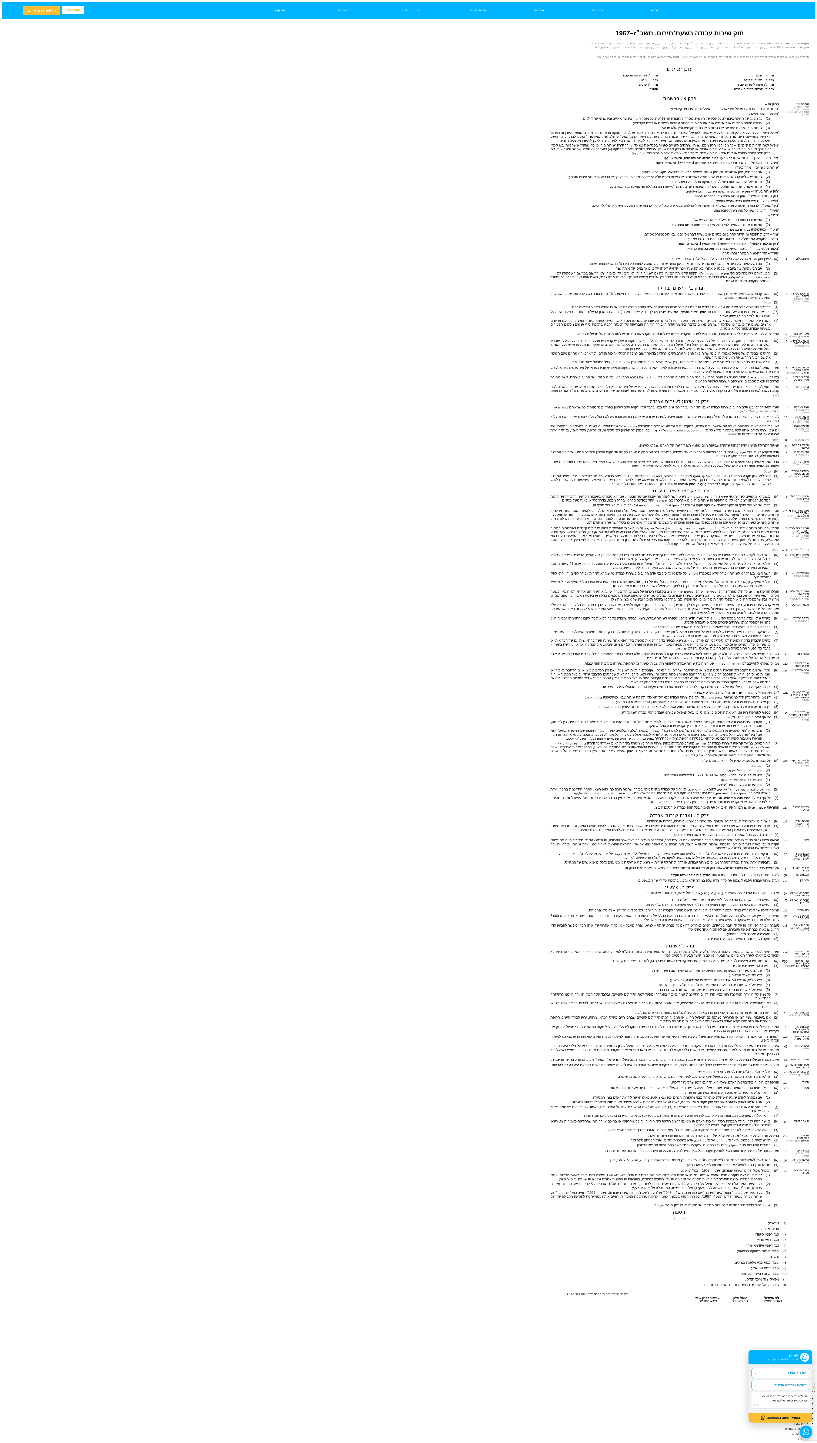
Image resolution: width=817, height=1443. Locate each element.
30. (785, 854)
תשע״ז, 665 (638, 47)
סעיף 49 (700, 1140)
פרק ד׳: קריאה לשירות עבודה (754, 89)
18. (785, 573)
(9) (785, 1268)
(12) (785, 1285)
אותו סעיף (640, 1188)
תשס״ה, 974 (692, 47)
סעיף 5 (733, 1145)
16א (626, 1160)
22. (785, 663)
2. (786, 259)
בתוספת (632, 426)
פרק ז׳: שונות (648, 84)
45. (785, 1065)
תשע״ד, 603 (654, 47)
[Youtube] (408, 1373)
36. (785, 910)
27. (785, 807)
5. (786, 341)
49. (785, 1121)
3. (786, 294)
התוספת (731, 434)
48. (785, 1088)
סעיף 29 (773, 420)
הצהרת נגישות (335, 1361)
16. (785, 496)
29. (785, 840)
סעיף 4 (651, 377)
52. (785, 1160)
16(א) (634, 1160)
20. (785, 618)
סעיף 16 (711, 591)
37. (785, 916)
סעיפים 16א (686, 591)
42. (785, 1036)
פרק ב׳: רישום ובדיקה (759, 80)
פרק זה (577, 518)
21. (786, 654)
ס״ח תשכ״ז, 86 (786, 47)
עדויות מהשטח (410, 10)
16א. (784, 511)
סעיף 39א (639, 153)
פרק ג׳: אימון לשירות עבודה (755, 84)
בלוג (405, 1361)
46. (785, 1072)
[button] (814, 1387)
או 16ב (672, 591)
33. (785, 880)
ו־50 (690, 1165)
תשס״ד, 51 (708, 47)
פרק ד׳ (800, 902)
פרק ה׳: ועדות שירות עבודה (639, 75)
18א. (784, 591)
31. (786, 868)
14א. (784, 462)
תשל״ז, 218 (737, 47)
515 (665, 47)
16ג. (785, 549)
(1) (786, 1223)
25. (785, 712)
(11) (785, 1279)
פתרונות (597, 10)
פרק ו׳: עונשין (648, 80)
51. (786, 1150)
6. (786, 367)
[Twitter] (398, 1373)
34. (785, 893)
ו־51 (612, 1160)
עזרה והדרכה (477, 10)
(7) (785, 1257)
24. (785, 692)
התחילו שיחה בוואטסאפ (783, 1418)
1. (786, 104)
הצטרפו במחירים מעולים (780, 1385)
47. (785, 1082)
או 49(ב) (700, 893)
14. (785, 452)
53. (785, 1170)
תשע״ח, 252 (622, 47)
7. (786, 377)
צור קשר (280, 10)
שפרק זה (661, 500)
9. (786, 407)
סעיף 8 (715, 618)
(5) (786, 1245)
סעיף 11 (680, 1218)
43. (785, 1046)
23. (785, 670)
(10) (785, 1273)
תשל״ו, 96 (752, 47)
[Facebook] (419, 1373)
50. (785, 1135)
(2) (785, 1228)
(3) (785, 1234)
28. (785, 821)
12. (786, 440)
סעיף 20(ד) (686, 905)
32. (785, 875)
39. (785, 951)
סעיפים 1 (700, 1165)
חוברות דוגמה (343, 10)
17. (786, 555)
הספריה (539, 10)
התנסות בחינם (780, 1372)
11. (786, 426)
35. (785, 900)
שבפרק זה (759, 807)
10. (785, 417)
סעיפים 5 (761, 377)
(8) (785, 1262)
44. (785, 1059)
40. (785, 1012)
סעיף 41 (721, 1140)
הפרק (806, 499)
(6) (785, 1251)
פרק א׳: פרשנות (763, 75)
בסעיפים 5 (729, 893)
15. (786, 471)
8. (786, 387)
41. (785, 1027)
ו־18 (708, 595)
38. (785, 925)
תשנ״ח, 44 (722, 47)
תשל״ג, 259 (768, 47)
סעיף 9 (741, 452)
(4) (785, 1240)
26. (785, 760)
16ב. (784, 528)
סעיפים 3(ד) (651, 1160)
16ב (619, 1160)
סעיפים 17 (719, 595)
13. (786, 445)
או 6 (750, 377)
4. (786, 334)
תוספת (653, 89)
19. (785, 605)
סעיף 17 (692, 573)
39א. (784, 961)
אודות (655, 10)
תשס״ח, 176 (676, 47)
